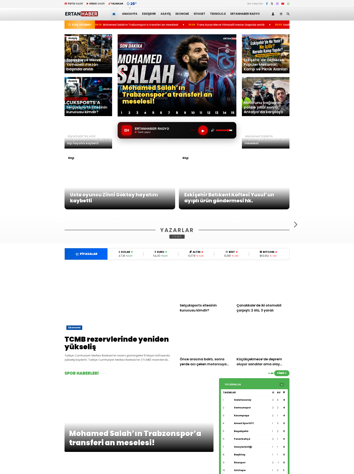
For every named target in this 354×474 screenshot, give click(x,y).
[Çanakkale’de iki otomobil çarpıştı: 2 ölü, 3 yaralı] (263, 327)
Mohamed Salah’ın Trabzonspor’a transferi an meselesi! (114, 24)
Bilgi (71, 158)
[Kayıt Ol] (273, 14)
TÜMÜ (177, 281)
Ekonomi (182, 14)
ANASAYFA (129, 14)
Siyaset (199, 14)
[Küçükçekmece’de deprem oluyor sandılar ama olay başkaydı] (263, 381)
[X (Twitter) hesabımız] (272, 4)
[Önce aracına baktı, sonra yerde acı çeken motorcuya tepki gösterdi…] (206, 381)
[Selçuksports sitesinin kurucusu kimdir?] (206, 327)
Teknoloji (218, 14)
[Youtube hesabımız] (282, 4)
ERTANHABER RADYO (245, 14)
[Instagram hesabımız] (277, 4)
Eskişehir (149, 14)
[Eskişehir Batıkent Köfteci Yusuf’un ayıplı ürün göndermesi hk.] (234, 208)
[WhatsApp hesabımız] (288, 4)
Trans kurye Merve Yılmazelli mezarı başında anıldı (206, 24)
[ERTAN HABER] (81, 14)
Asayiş (166, 14)
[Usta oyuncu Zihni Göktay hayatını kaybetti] (120, 208)
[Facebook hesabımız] (267, 4)
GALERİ (75, 3)
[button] (114, 14)
